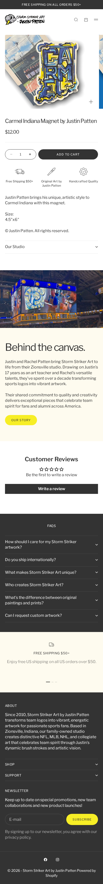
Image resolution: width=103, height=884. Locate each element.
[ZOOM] (91, 102)
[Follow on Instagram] (58, 860)
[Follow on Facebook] (46, 860)
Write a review (51, 488)
